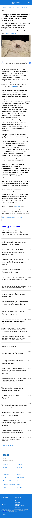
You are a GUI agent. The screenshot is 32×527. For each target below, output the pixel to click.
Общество (20, 217)
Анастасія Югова (11, 33)
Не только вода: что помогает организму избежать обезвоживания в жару (14, 397)
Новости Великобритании (8, 217)
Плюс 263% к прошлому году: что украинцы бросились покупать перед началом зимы (14, 279)
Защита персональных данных (19, 506)
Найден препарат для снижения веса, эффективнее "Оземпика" (12, 431)
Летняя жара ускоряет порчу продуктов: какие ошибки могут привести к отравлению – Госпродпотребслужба (12, 312)
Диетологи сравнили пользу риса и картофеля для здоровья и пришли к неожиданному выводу (14, 405)
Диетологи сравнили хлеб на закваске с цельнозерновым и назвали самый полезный (12, 388)
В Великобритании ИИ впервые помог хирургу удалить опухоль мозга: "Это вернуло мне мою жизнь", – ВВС (14, 233)
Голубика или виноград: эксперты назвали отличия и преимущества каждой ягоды (13, 294)
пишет (14, 86)
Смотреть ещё (7, 445)
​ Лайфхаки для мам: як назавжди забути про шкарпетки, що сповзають (12, 439)
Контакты (4, 504)
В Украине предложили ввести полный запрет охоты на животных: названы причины (13, 361)
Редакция (4, 501)
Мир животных (6, 219)
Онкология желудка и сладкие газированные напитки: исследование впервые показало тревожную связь (13, 252)
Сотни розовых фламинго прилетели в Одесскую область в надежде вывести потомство (14, 380)
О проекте (4, 497)
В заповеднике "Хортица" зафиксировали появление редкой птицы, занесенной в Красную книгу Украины (14, 423)
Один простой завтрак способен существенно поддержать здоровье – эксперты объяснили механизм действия (14, 371)
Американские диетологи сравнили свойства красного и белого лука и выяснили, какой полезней (14, 242)
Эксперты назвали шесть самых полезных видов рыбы (12, 345)
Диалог (3, 10)
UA (29, 2)
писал (17, 207)
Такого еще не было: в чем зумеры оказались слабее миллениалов (13, 286)
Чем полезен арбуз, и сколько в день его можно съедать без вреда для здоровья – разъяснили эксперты (14, 303)
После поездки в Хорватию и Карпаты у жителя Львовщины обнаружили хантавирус (12, 353)
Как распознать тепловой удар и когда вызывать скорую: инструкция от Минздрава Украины (14, 413)
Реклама (18, 497)
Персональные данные (20, 501)
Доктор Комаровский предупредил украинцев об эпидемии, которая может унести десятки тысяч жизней (14, 329)
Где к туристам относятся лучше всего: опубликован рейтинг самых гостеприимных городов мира (13, 338)
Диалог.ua (4, 511)
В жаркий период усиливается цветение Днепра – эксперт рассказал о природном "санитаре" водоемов (13, 262)
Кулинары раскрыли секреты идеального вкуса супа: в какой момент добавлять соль (12, 271)
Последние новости (11, 227)
